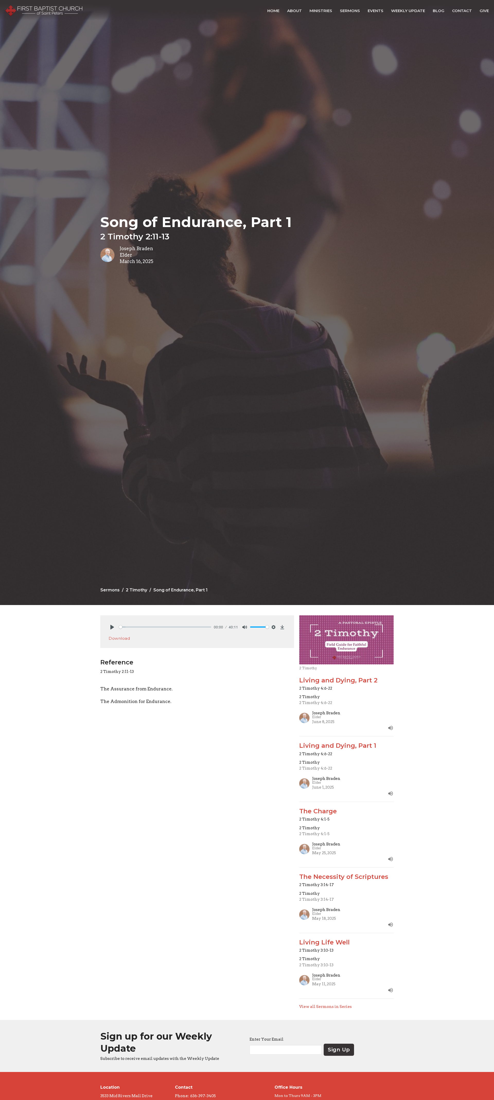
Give (484, 10)
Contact (462, 10)
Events (375, 10)
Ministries (321, 10)
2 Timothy (136, 590)
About (294, 10)
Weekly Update (408, 10)
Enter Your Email (267, 1039)
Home (273, 10)
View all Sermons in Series (325, 1006)
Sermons (350, 10)
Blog (438, 10)
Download (119, 638)
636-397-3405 (203, 1096)
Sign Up (339, 1050)
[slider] (165, 627)
